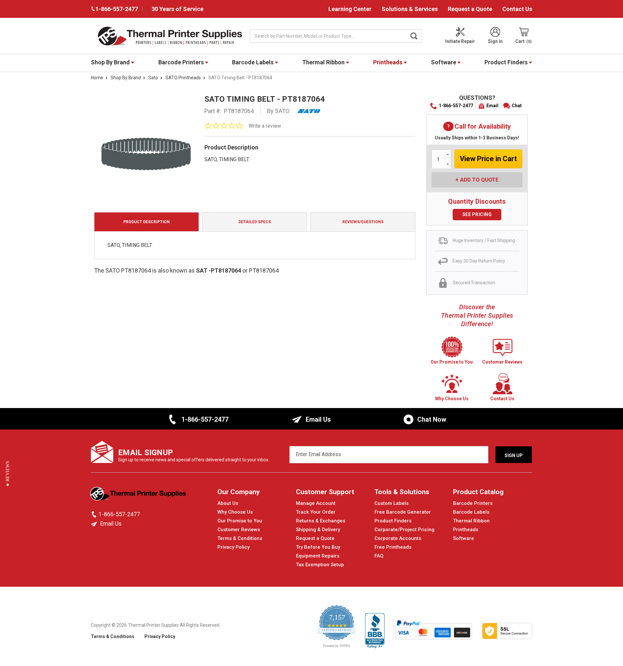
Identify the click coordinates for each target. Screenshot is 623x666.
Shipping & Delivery (318, 529)
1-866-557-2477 (456, 105)
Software (444, 62)
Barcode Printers (181, 62)
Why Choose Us (235, 512)
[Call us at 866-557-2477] (95, 514)
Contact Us (517, 9)
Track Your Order (316, 512)
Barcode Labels (253, 62)
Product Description (146, 222)
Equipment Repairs (317, 556)
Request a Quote (470, 9)
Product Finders (506, 62)
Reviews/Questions (363, 222)
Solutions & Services (410, 9)
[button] (7, 474)
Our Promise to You (239, 521)
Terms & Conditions (239, 538)
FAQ (379, 556)
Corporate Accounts (397, 538)
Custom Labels (391, 503)
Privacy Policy (233, 547)
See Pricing (477, 214)
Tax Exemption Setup (320, 565)
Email (492, 105)
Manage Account (316, 503)
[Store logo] (139, 495)
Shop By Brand (111, 62)
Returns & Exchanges (320, 521)
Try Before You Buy (318, 547)
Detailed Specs (254, 222)
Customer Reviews (238, 529)
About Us (227, 503)
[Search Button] (414, 36)
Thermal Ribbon (324, 62)
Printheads (388, 62)
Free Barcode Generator (402, 512)
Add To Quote (479, 179)
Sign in (495, 41)
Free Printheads (392, 547)
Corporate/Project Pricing (404, 529)
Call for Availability (477, 126)
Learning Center (350, 9)
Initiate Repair (460, 41)
